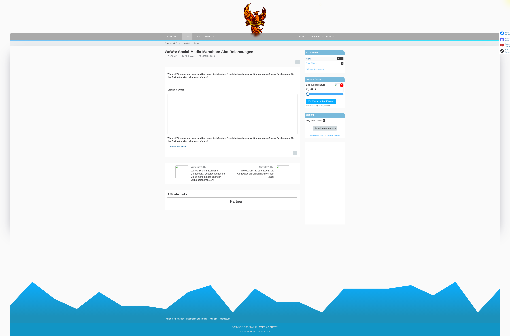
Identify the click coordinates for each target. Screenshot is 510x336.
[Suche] (340, 36)
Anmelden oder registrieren (316, 36)
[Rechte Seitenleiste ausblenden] (344, 43)
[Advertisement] (324, 183)
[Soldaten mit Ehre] (255, 20)
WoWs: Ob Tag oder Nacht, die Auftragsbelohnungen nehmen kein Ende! (255, 173)
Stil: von (255, 332)
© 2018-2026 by (325, 135)
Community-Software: (255, 327)
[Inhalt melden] (295, 153)
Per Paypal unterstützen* (321, 101)
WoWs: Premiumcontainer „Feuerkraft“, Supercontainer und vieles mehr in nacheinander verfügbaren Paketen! (208, 175)
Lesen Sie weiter (178, 146)
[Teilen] (297, 62)
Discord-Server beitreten (325, 128)
